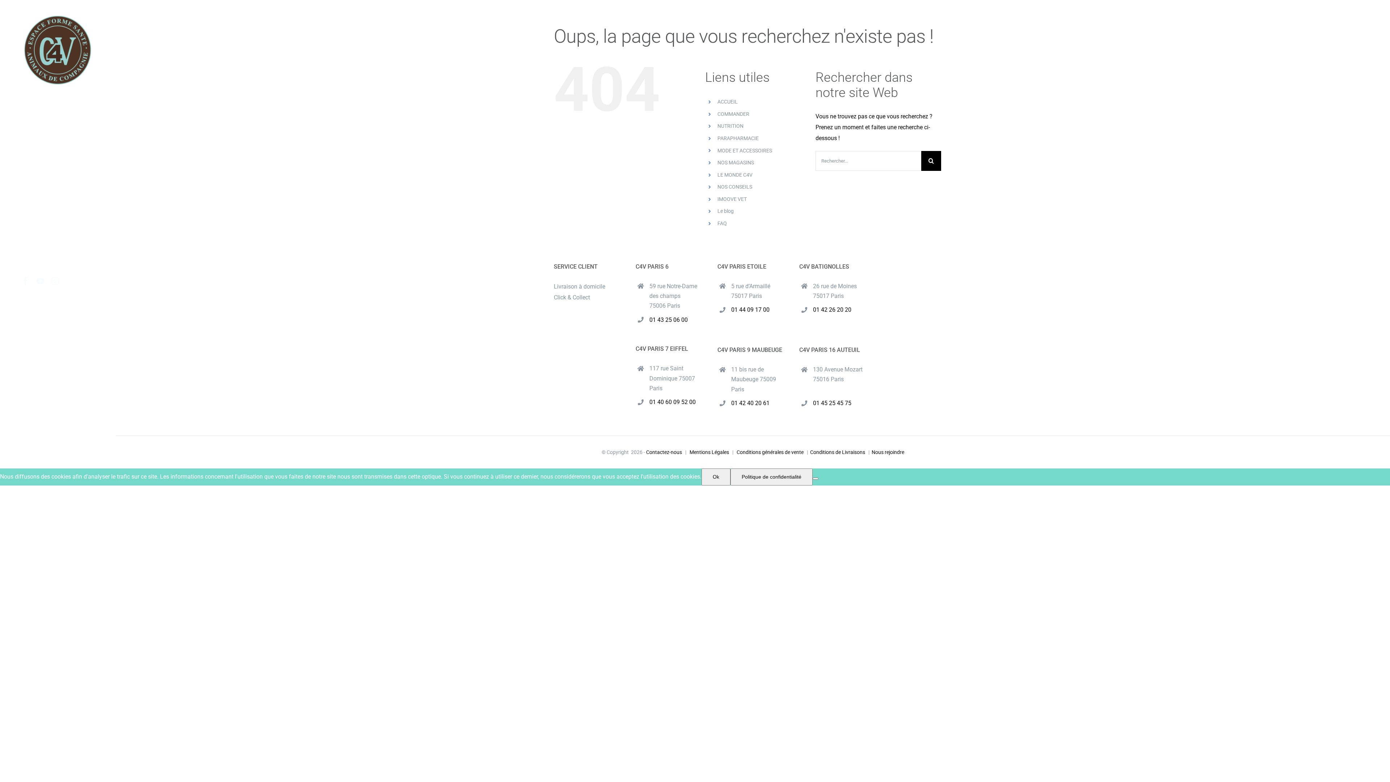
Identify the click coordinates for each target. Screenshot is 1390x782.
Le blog (725, 211)
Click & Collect (572, 297)
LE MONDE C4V (735, 175)
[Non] (815, 479)
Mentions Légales (709, 452)
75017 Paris (746, 296)
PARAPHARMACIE (738, 138)
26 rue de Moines (835, 286)
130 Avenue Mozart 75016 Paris (838, 374)
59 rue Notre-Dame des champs (673, 291)
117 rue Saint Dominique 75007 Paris (672, 378)
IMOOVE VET (732, 199)
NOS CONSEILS (734, 187)
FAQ (722, 223)
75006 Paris (664, 305)
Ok (716, 477)
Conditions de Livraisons (837, 452)
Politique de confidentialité (771, 477)
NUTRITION (730, 126)
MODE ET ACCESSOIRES (744, 151)
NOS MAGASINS (735, 162)
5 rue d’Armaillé (750, 286)
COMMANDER (733, 114)
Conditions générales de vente (770, 452)
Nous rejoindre (888, 452)
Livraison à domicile (579, 286)
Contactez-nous (664, 452)
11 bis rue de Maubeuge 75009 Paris (753, 379)
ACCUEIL (727, 102)
